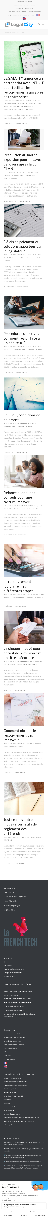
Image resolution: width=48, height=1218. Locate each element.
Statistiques (29, 109)
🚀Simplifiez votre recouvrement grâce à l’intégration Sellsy (22, 1161)
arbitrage (8, 837)
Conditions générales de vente (14, 969)
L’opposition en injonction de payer (15, 1085)
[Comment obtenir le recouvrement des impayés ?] (24, 709)
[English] (25, 18)
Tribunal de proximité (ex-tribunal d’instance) (19, 1121)
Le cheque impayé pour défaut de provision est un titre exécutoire (22, 653)
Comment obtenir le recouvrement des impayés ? (20, 735)
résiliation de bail (10, 178)
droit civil (26, 172)
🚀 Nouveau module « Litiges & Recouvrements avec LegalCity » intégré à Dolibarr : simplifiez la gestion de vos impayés (24, 1167)
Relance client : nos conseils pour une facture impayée (19, 497)
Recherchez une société (24, 1)
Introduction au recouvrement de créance (18, 992)
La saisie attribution (10, 1107)
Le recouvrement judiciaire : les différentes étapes (18, 586)
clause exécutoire (14, 172)
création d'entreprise (23, 100)
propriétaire (30, 175)
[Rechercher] (38, 24)
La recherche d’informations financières (17, 999)
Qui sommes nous (10, 962)
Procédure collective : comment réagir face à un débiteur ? (22, 338)
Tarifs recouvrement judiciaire (17, 11)
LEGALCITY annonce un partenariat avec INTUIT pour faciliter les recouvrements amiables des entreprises (24, 87)
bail (5, 172)
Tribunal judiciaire (10, 1125)
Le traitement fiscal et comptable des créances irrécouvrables (19, 1015)
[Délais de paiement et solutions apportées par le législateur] (24, 220)
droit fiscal (15, 103)
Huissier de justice (10, 1089)
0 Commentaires (21, 124)
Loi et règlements (26, 106)
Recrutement (8, 965)
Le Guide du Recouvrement (24, 8)
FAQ (9, 15)
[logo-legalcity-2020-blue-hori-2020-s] (20, 24)
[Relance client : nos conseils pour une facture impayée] (24, 471)
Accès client (17, 15)
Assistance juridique (35, 11)
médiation (8, 840)
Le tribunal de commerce (12, 1114)
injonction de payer (11, 106)
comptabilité (9, 100)
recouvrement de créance (14, 109)
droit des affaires (20, 255)
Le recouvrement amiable (15, 1006)
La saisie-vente (9, 1110)
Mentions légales (9, 976)
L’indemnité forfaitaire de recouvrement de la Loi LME (22, 1118)
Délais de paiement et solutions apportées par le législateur (23, 246)
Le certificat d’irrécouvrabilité (13, 1096)
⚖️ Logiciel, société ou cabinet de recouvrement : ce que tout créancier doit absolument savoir (22, 1156)
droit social (14, 509)
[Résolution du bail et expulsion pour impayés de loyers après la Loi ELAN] (24, 139)
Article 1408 (7, 1100)
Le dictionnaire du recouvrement (24, 5)
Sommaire (7, 988)
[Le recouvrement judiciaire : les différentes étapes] (24, 560)
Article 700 (7, 1103)
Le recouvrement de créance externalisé (17, 1002)
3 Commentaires (21, 453)
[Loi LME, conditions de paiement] (24, 393)
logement (7, 175)
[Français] (39, 15)
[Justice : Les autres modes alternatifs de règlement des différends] (24, 798)
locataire (35, 172)
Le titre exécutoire (10, 1092)
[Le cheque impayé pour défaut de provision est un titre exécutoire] (24, 627)
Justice (12, 258)
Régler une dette (28, 15)
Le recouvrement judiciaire (15, 1010)
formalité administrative (30, 103)
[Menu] (43, 24)
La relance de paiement (12, 995)
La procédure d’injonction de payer (15, 1082)
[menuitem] (24, 1)
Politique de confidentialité (13, 973)
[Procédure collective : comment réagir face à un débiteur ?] (24, 312)
